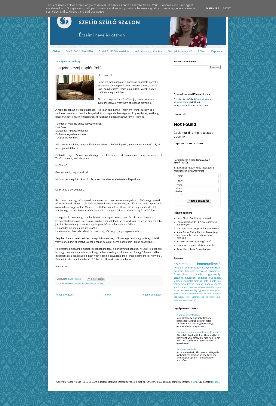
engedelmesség (213, 287)
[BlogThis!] (92, 279)
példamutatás (193, 267)
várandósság (198, 297)
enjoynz (193, 382)
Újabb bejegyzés (65, 294)
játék (206, 281)
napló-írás (79, 283)
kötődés (217, 294)
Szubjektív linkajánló (180, 51)
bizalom (178, 277)
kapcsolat (188, 281)
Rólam (201, 51)
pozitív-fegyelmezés (184, 284)
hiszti (184, 294)
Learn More (211, 8)
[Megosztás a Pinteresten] (103, 279)
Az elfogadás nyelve (186, 349)
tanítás (177, 287)
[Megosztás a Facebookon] (100, 279)
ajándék (209, 284)
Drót (204, 290)
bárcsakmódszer (197, 287)
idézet (217, 284)
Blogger (215, 382)
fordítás (177, 294)
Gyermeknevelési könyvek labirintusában (197, 332)
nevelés (178, 267)
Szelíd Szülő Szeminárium (114, 51)
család (199, 274)
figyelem (190, 270)
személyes (187, 300)
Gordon (199, 284)
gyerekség (214, 274)
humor (176, 290)
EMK (218, 297)
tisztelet (202, 277)
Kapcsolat (217, 51)
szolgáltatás (179, 297)
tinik (188, 297)
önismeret (89, 283)
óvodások (215, 277)
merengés (178, 300)
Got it (227, 8)
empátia (178, 270)
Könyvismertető (211, 267)
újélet (194, 300)
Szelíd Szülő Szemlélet (79, 51)
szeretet (202, 270)
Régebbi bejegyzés (151, 294)
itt (195, 105)
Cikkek (56, 51)
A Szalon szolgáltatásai (148, 51)
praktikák (198, 281)
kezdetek (208, 294)
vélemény (210, 297)
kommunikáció (209, 264)
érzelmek (69, 283)
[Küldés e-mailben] (89, 279)
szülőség (99, 283)
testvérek (185, 290)
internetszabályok (195, 294)
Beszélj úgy (195, 290)
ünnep (185, 287)
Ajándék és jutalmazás (188, 315)
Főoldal (108, 294)
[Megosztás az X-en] (96, 279)
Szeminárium (181, 274)
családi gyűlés (214, 290)
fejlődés (178, 281)
